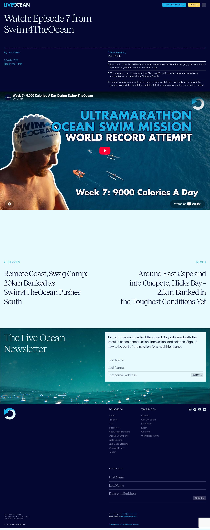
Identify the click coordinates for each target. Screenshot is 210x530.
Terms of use (119, 524)
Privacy (111, 524)
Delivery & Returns (132, 524)
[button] (118, 436)
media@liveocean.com (129, 516)
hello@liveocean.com (129, 514)
